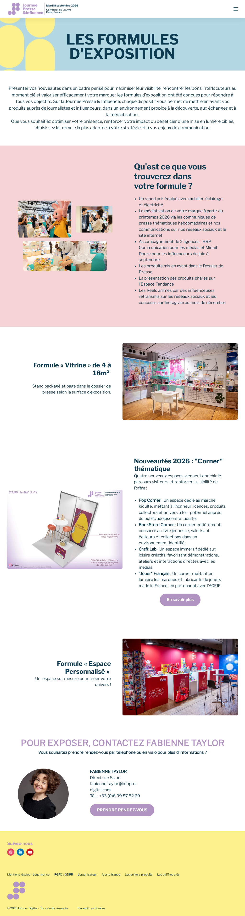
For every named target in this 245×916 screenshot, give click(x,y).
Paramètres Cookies (91, 908)
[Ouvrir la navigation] (236, 9)
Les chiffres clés (168, 874)
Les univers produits (138, 874)
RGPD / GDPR (63, 874)
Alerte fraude (111, 874)
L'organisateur (87, 874)
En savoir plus (180, 599)
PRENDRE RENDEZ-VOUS (122, 810)
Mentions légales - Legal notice (28, 874)
